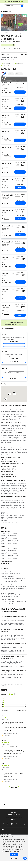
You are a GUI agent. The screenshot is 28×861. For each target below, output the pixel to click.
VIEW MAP (24, 33)
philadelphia (18, 10)
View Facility (14, 344)
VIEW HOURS (24, 54)
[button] (14, 328)
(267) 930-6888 (13, 522)
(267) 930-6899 (4, 50)
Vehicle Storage (19, 73)
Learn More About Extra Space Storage (13, 818)
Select (20, 92)
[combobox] (15, 5)
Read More (14, 787)
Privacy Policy (13, 846)
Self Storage (11, 73)
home (2, 10)
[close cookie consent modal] (26, 836)
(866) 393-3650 (18, 50)
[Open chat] (25, 858)
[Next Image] (25, 22)
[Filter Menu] (5, 73)
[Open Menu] (2, 5)
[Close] (25, 78)
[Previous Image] (3, 22)
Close (14, 854)
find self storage (9, 10)
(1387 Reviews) (8, 33)
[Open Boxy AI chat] (2, 73)
